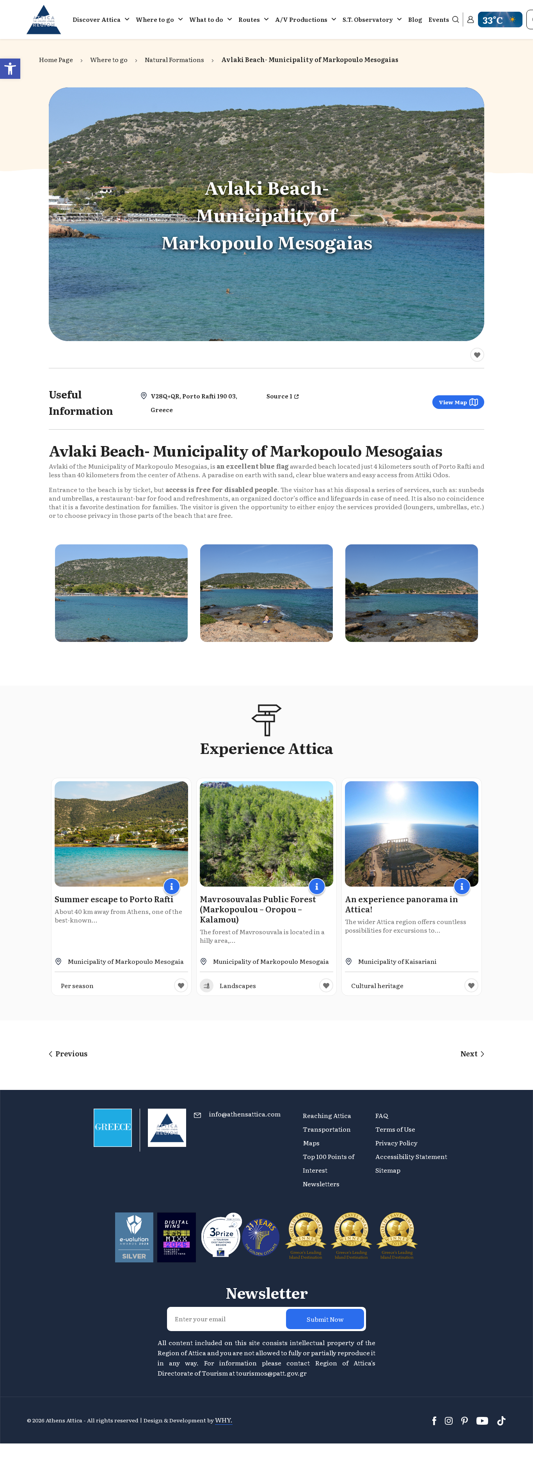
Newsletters (321, 1183)
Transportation (327, 1129)
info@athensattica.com (245, 1113)
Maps (311, 1142)
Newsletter (267, 1292)
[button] (10, 69)
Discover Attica (97, 19)
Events (438, 19)
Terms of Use (395, 1129)
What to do (206, 19)
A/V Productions (301, 19)
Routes (249, 19)
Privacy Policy (396, 1142)
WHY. (224, 1419)
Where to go (155, 19)
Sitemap (387, 1170)
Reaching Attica (327, 1115)
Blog (415, 19)
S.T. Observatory (368, 19)
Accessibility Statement (411, 1156)
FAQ (381, 1115)
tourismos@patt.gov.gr (271, 1373)
